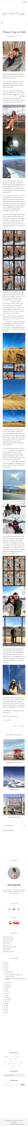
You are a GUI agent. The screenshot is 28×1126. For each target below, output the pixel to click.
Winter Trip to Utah (9, 973)
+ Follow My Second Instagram (9, 946)
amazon (12, 1056)
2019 (5, 1003)
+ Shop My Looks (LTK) (7, 940)
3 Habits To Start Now (10, 976)
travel (19, 1066)
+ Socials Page (5, 950)
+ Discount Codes (6, 943)
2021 (5, 967)
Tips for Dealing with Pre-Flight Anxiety (14, 974)
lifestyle (10, 1063)
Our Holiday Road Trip (14, 817)
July (6, 989)
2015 (5, 1011)
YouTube (6, 1056)
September (8, 986)
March (6, 997)
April (6, 995)
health (5, 1061)
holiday (11, 1061)
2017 (5, 1007)
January (7, 1001)
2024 (5, 962)
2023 (5, 964)
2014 (5, 1012)
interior (21, 1061)
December (7, 971)
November (7, 982)
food (10, 1058)
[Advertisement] (14, 1031)
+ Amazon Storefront (7, 941)
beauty (18, 1056)
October (7, 984)
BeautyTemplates (21, 1124)
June (6, 991)
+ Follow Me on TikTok (7, 937)
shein (21, 1063)
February (7, 999)
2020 (5, 969)
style (5, 1066)
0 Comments (19, 35)
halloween (16, 1058)
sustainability (12, 1066)
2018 (5, 1005)
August (7, 987)
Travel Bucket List (14, 790)
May (6, 993)
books (5, 1058)
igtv (16, 1061)
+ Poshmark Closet (6, 945)
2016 (5, 1009)
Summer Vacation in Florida (14, 762)
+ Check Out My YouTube (8, 938)
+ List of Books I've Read (8, 951)
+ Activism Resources (7, 948)
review (15, 1063)
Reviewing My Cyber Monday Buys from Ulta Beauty (15, 979)
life (5, 1063)
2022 (5, 966)
